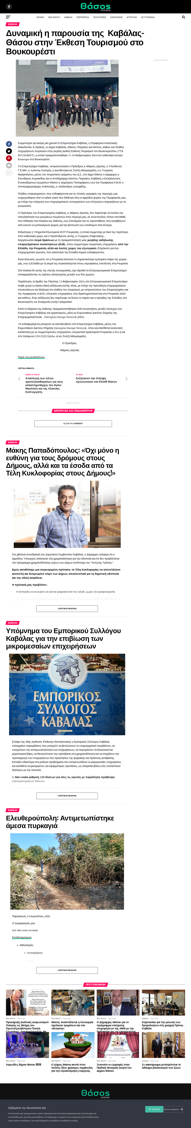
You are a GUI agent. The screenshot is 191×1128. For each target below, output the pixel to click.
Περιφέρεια (83, 17)
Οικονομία (116, 17)
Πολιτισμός (99, 17)
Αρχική (40, 17)
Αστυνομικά (148, 17)
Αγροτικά (132, 17)
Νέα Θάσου (54, 17)
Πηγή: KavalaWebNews (31, 357)
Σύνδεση (17, 937)
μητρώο (26, 937)
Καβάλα (68, 17)
